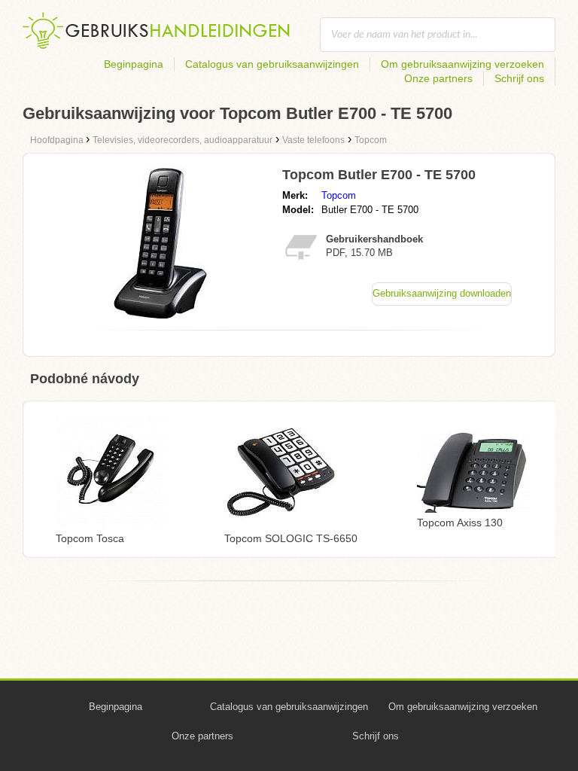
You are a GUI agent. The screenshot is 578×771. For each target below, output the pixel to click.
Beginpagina (133, 64)
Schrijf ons (519, 78)
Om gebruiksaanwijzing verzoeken (462, 64)
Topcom (338, 195)
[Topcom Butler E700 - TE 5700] (160, 314)
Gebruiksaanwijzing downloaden (442, 293)
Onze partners (438, 78)
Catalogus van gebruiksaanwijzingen (272, 64)
